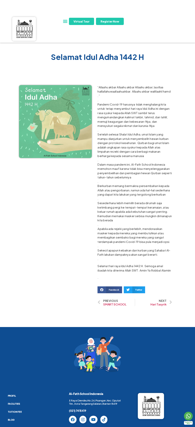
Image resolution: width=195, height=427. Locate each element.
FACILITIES (14, 403)
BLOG (11, 419)
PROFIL (12, 395)
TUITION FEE (15, 411)
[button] (65, 21)
